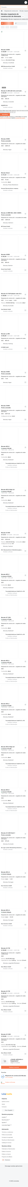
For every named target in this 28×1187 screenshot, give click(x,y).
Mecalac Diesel (5, 173)
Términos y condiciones (7, 1132)
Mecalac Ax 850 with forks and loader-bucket (13, 90)
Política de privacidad (7, 1134)
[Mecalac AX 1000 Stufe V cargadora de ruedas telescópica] (14, 822)
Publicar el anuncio (14, 1067)
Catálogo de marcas (6, 1142)
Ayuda (3, 1104)
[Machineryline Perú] (10, 2)
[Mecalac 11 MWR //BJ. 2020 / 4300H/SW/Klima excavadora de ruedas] (14, 202)
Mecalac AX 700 (5, 948)
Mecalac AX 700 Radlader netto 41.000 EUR (13, 293)
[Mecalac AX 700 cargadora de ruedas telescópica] (14, 980)
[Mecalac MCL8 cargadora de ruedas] (14, 436)
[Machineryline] (2, 11)
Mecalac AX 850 (5, 532)
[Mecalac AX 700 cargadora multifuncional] (14, 937)
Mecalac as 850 (5, 333)
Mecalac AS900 (5, 139)
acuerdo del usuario (20, 118)
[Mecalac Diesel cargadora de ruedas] (14, 162)
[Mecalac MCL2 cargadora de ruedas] (14, 564)
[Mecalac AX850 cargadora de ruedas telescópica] (14, 244)
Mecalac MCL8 (5, 446)
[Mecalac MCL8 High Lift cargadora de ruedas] (14, 479)
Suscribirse (5, 114)
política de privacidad (5, 118)
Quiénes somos (5, 1101)
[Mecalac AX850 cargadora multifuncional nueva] (14, 39)
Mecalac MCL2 (5, 574)
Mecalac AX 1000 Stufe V (8, 833)
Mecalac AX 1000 (6, 1034)
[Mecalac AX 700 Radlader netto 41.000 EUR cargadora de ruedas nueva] (14, 283)
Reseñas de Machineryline (8, 1140)
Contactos (4, 1106)
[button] (26, 2)
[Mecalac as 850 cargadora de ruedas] (14, 323)
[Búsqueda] (25, 7)
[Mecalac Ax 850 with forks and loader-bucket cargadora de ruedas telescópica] (14, 80)
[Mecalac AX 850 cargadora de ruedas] (14, 522)
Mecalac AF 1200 (6, 617)
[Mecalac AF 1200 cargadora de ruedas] (14, 607)
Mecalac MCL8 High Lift (7, 489)
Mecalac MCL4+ (5, 872)
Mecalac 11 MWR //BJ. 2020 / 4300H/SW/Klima (14, 213)
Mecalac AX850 (5, 49)
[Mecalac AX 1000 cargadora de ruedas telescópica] (14, 1024)
